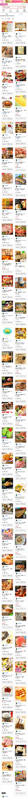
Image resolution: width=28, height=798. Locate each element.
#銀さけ (5, 62)
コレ (5, 42)
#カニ (8, 239)
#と (21, 111)
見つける (10, 10)
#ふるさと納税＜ (7, 112)
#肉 (3, 416)
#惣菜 (18, 137)
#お (19, 137)
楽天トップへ (24, 4)
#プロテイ (21, 37)
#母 (21, 421)
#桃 (20, 652)
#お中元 (18, 163)
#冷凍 (22, 343)
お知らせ (17, 10)
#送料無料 (17, 86)
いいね (10, 42)
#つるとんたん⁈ (5, 518)
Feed (3, 10)
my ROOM (24, 10)
